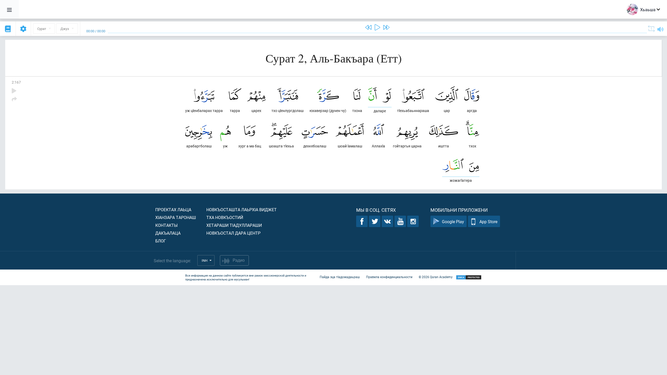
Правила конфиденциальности (389, 277)
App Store (488, 221)
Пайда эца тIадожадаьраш (340, 277)
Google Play (453, 221)
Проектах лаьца (173, 209)
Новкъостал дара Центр (233, 233)
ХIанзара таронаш (175, 217)
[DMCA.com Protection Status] (469, 277)
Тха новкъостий (224, 217)
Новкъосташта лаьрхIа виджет (241, 209)
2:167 (16, 82)
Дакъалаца (168, 233)
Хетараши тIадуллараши (234, 225)
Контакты (166, 225)
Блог (160, 240)
